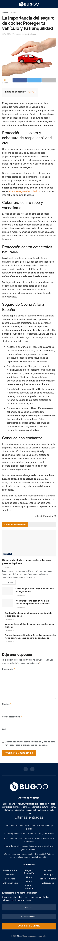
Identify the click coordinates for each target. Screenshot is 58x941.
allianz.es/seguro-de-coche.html (24, 191)
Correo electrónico (12, 716)
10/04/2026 (10, 631)
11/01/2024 (6, 34)
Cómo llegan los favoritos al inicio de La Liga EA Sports (29, 833)
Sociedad (47, 870)
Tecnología (48, 874)
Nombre (7, 704)
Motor (13, 12)
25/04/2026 (21, 595)
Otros (29, 881)
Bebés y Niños (10, 870)
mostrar (31, 91)
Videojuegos (48, 882)
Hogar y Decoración (29, 871)
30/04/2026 (7, 567)
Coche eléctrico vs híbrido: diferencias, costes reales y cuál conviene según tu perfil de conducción (30, 636)
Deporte (10, 874)
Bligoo (19, 936)
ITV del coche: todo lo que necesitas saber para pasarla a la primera (26, 561)
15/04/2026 (10, 620)
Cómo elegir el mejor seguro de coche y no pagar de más (34, 590)
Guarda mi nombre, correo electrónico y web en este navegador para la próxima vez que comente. (30, 743)
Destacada (10, 878)
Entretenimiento (10, 882)
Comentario (8, 669)
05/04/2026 (10, 642)
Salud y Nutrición (29, 887)
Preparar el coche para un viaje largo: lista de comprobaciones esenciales (33, 602)
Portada (5, 12)
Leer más (9, 582)
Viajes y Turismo (48, 878)
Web (4, 729)
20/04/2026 (21, 607)
